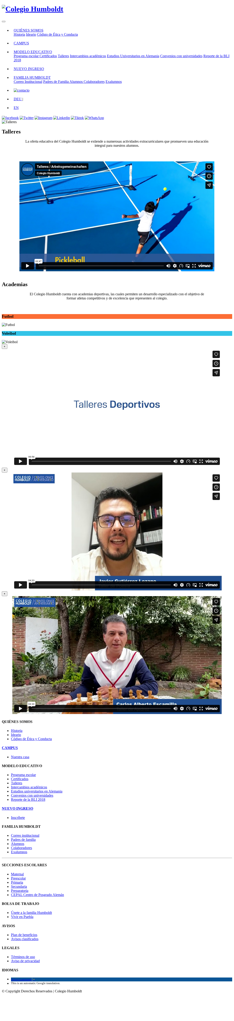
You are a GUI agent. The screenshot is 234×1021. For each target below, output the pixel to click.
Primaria (17, 882)
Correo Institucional (28, 82)
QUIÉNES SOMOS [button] (28, 30)
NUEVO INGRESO (29, 69)
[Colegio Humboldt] (32, 9)
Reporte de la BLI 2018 (28, 799)
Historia (19, 34)
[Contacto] (21, 90)
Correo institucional (25, 835)
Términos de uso (23, 957)
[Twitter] (27, 118)
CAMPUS (21, 43)
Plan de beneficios (24, 935)
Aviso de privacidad (25, 961)
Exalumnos (114, 82)
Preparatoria (19, 891)
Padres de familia (23, 840)
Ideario (31, 34)
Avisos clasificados (24, 939)
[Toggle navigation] (3, 21)
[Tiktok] (77, 118)
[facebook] (10, 118)
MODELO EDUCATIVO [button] (33, 52)
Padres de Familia (56, 82)
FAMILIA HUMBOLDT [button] (32, 77)
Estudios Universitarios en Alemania (133, 56)
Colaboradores (94, 82)
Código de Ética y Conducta (57, 34)
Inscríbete (18, 818)
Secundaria (19, 886)
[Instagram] (43, 118)
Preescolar (18, 878)
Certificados (48, 56)
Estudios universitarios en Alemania (36, 791)
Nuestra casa (20, 757)
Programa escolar (27, 56)
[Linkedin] (61, 118)
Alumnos (76, 82)
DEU (18, 99)
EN (16, 108)
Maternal (17, 874)
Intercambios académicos (88, 56)
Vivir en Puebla (22, 917)
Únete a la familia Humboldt (31, 913)
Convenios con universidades (181, 56)
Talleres (63, 56)
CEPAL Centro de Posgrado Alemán (37, 895)
